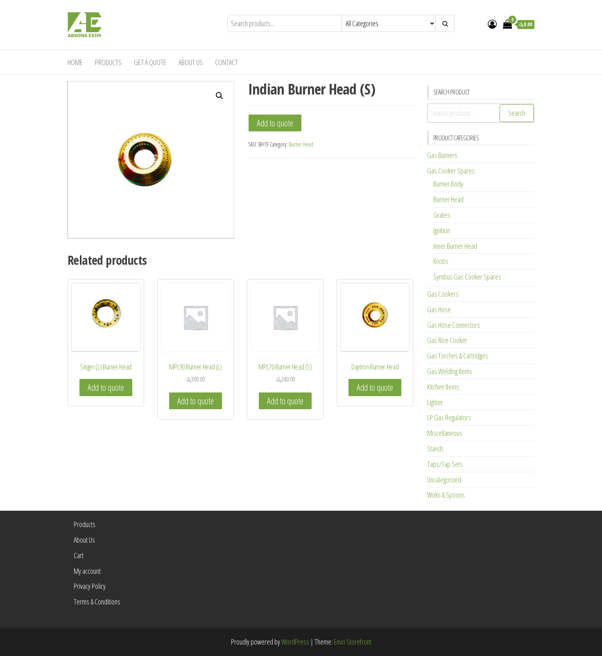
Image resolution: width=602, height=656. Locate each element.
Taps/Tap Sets (445, 464)
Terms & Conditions (97, 601)
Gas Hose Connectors (453, 325)
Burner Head (301, 144)
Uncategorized (444, 480)
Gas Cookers (443, 294)
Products (108, 62)
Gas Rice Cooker (447, 340)
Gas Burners (442, 155)
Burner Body (448, 184)
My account (87, 571)
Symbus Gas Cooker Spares (467, 277)
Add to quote (275, 123)
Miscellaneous (444, 433)
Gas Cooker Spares (451, 171)
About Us (191, 62)
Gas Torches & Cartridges (457, 356)
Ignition (441, 230)
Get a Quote (150, 62)
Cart (79, 555)
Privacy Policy (90, 586)
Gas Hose (439, 309)
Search (516, 113)
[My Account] (492, 24)
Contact (226, 62)
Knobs (440, 261)
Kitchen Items (443, 387)
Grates (441, 215)
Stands (435, 448)
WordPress (295, 642)
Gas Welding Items (449, 371)
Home (75, 62)
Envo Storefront (352, 642)
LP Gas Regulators (449, 417)
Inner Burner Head (455, 246)
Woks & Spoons (446, 495)
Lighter (435, 402)
